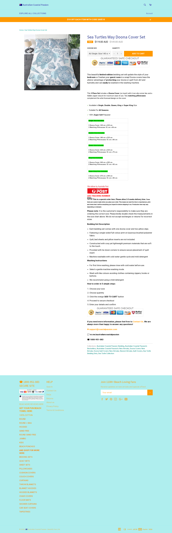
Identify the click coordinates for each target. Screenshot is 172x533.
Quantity (116, 48)
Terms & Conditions (55, 410)
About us (50, 402)
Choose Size (92, 48)
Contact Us (138, 321)
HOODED (23, 427)
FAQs (48, 394)
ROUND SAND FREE (27, 435)
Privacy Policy (52, 406)
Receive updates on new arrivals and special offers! (123, 387)
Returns (49, 398)
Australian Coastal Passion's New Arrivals (113, 348)
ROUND (22, 419)
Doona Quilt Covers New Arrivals (106, 351)
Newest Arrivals (126, 351)
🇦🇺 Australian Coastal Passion (33, 4)
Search (49, 387)
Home (21, 30)
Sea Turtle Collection (106, 353)
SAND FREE (24, 431)
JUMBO (22, 438)
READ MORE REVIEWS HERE (31, 404)
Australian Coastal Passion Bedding (110, 346)
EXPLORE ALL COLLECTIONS (32, 13)
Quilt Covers (137, 351)
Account (149, 13)
